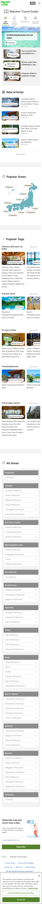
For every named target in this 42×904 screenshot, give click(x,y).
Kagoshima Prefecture (15, 786)
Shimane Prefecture (14, 713)
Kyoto (7, 667)
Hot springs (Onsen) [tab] (14, 23)
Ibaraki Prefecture (13, 527)
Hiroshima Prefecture (16, 416)
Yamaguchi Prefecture (15, 699)
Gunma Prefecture (13, 537)
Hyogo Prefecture (13, 676)
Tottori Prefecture (13, 718)
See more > (21, 154)
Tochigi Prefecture (13, 532)
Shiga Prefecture (12, 662)
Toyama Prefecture (13, 612)
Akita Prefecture (12, 505)
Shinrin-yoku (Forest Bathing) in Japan (29, 63)
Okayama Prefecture (10, 104)
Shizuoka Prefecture (14, 649)
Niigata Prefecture (13, 590)
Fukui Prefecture (12, 622)
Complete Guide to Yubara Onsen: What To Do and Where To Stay (30, 101)
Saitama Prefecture (13, 564)
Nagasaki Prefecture (14, 767)
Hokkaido (14, 55)
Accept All (21, 900)
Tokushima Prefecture (15, 731)
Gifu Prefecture (12, 644)
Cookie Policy (33, 888)
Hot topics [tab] (5, 22)
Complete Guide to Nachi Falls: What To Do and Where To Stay (30, 128)
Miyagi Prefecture (13, 500)
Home (4, 857)
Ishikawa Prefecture (10, 118)
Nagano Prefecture (13, 599)
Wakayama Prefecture (11, 65)
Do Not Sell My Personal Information (21, 893)
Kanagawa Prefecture (14, 554)
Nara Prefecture (18, 343)
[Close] (39, 875)
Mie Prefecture (11, 635)
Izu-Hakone (10, 577)
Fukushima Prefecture (14, 514)
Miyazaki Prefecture (14, 782)
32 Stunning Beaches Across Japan (19, 36)
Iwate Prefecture (11, 145)
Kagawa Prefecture (13, 735)
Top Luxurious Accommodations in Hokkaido (29, 52)
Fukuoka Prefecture (14, 758)
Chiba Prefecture (12, 550)
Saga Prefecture (12, 763)
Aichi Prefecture (12, 640)
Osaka (15, 77)
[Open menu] (39, 3)
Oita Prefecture (12, 777)
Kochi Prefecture (12, 745)
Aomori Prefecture (13, 490)
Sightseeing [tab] (25, 22)
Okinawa (11, 43)
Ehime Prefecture (13, 740)
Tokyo (8, 559)
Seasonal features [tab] (35, 22)
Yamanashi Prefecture (16, 262)
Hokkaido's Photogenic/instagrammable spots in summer (12, 314)
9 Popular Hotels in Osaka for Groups (29, 74)
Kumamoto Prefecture (15, 772)
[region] (21, 888)
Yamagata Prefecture (14, 509)
